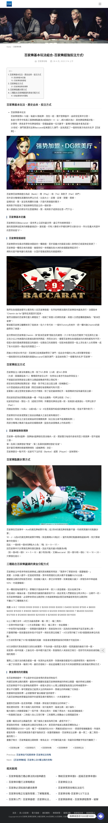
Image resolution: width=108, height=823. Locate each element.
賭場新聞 (56, 813)
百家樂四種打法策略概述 (22, 782)
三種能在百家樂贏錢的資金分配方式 (25, 93)
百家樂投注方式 (16, 83)
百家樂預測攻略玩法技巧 (71, 788)
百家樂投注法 (65, 782)
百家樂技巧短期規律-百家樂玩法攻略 (33, 754)
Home (9, 47)
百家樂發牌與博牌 (21, 86)
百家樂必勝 (14, 748)
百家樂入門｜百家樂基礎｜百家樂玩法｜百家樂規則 (30, 799)
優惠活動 (67, 813)
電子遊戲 (35, 813)
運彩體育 (46, 813)
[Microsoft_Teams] (100, 816)
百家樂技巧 (30, 748)
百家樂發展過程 (20, 80)
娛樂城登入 (90, 813)
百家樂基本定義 (20, 77)
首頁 (14, 813)
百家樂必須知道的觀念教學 (23, 788)
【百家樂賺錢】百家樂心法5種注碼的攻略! (32, 760)
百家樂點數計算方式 (18, 89)
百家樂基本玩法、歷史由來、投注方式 (25, 74)
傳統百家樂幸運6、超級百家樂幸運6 (77, 776)
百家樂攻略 (42, 61)
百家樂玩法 (79, 748)
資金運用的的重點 (21, 96)
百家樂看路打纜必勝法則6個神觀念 (27, 776)
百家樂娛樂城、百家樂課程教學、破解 (78, 799)
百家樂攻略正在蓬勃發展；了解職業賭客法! (30, 793)
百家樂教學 (63, 748)
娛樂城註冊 (78, 813)
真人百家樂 (24, 813)
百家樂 (24, 817)
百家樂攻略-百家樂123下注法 (73, 793)
